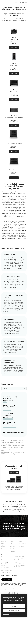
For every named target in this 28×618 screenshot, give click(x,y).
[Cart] (20, 2)
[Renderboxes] (5, 2)
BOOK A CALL (7, 579)
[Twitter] (9, 593)
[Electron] (14, 56)
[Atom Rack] (14, 108)
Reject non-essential (14, 610)
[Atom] (14, 82)
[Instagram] (12, 593)
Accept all (14, 606)
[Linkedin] (17, 593)
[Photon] (14, 29)
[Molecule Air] (14, 160)
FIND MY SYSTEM (14, 472)
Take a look (14, 47)
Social (2, 593)
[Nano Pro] (14, 134)
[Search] (18, 2)
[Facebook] (14, 593)
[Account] (23, 2)
